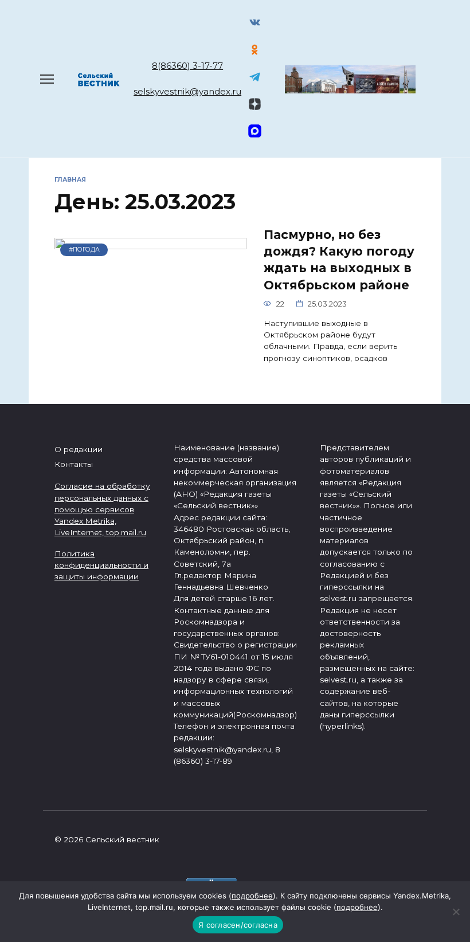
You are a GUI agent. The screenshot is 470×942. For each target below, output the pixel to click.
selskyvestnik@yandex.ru (187, 91)
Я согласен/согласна (237, 924)
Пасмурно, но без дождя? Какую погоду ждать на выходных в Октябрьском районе (339, 259)
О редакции (78, 449)
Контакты (73, 464)
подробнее (252, 895)
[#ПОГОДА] (150, 356)
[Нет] (455, 911)
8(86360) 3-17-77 (187, 65)
